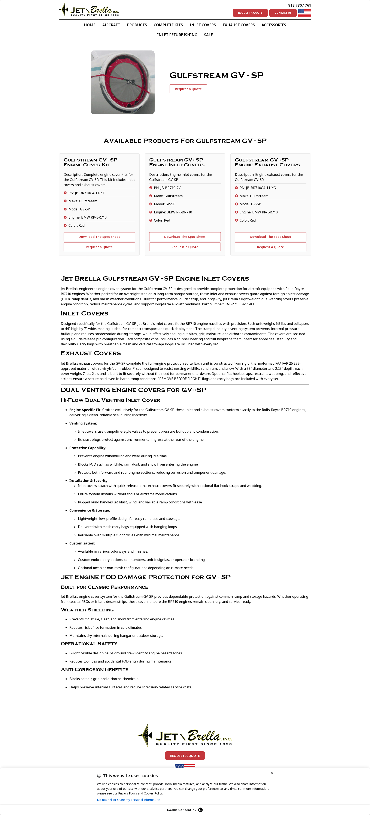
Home (89, 24)
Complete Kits (168, 24)
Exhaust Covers (239, 24)
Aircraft (111, 24)
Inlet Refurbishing (177, 34)
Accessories (274, 24)
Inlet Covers (203, 24)
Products (137, 24)
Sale (208, 34)
